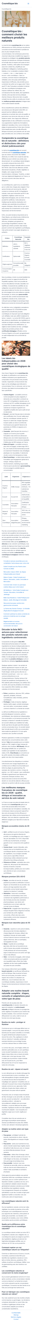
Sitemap (16, 1315)
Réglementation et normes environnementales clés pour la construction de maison (13, 624)
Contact (16, 1319)
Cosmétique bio (10, 3)
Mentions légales (16, 1317)
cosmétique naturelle (19, 152)
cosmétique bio (14, 150)
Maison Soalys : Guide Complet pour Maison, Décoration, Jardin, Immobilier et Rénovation (16, 579)
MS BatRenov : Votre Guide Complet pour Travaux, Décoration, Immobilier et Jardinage (16, 592)
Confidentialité (16, 1313)
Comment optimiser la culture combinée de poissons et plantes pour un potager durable (16, 616)
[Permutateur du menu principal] (28, 3)
